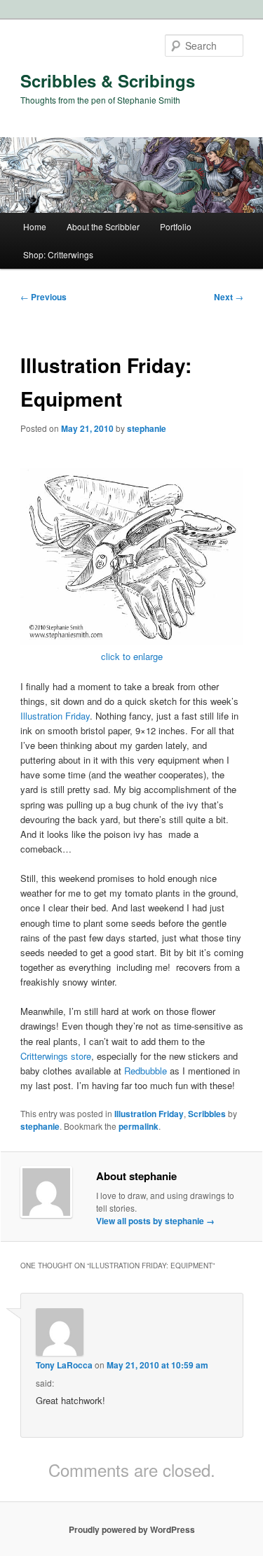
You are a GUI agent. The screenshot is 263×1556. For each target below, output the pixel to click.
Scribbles (207, 1113)
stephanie (146, 428)
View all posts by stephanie (155, 1220)
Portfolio (175, 226)
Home (34, 226)
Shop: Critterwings (58, 254)
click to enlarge (132, 656)
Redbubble (145, 1070)
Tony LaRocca (64, 1365)
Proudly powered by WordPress (132, 1529)
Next (228, 296)
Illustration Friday (55, 715)
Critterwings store (55, 1056)
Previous (43, 296)
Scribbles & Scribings (107, 80)
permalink (139, 1126)
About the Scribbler (103, 226)
